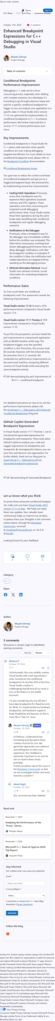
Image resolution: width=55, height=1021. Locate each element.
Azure (23, 990)
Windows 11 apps (36, 961)
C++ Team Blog (24, 13)
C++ (7, 581)
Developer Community (28, 769)
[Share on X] (13, 595)
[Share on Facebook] (6, 595)
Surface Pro (5, 954)
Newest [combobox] (38, 652)
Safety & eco (43, 1016)
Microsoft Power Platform (11, 986)
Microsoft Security (20, 983)
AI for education (47, 980)
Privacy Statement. (24, 904)
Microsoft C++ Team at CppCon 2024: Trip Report (25, 848)
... (50, 13)
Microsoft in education (26, 970)
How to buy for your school (21, 977)
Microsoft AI (5, 983)
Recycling (4, 1019)
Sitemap (26, 1012)
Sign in (48, 10)
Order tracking (6, 967)
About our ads (15, 1019)
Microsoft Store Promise (43, 967)
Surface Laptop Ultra (34, 954)
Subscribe (12, 912)
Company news (42, 999)
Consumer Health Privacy (11, 1012)
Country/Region (14, 889)
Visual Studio (6, 999)
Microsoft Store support (33, 964)
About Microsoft (27, 999)
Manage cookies (7, 1016)
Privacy (51, 1012)
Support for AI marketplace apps (20, 993)
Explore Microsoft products (16, 961)
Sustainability (17, 1006)
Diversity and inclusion (37, 1003)
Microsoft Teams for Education (22, 974)
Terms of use (20, 1016)
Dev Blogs (8, 13)
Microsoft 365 (48, 983)
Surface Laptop (17, 954)
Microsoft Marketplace (21, 996)
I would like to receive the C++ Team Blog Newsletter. (24, 903)
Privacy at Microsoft (9, 1003)
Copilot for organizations (24, 957)
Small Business (13, 990)
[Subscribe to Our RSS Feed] (8, 934)
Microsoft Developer (35, 990)
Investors (22, 1003)
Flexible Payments (8, 970)
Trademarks (32, 1016)
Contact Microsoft (39, 1012)
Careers (15, 999)
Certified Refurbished (23, 967)
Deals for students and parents (26, 980)
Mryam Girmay (18, 56)
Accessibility (5, 1006)
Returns (47, 964)
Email (9, 876)
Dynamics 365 (34, 983)
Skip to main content (9, 1)
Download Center (14, 964)
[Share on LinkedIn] (21, 595)
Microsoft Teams (30, 986)
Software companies (41, 996)
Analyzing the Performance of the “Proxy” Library (23, 824)
